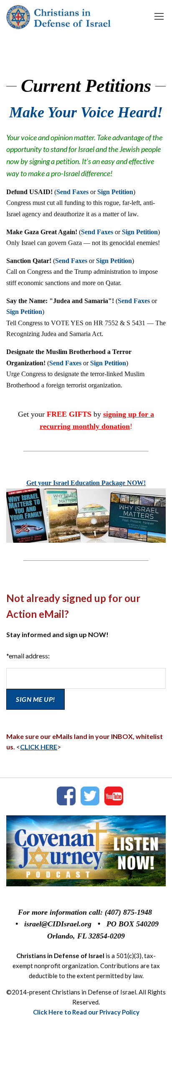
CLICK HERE (38, 747)
